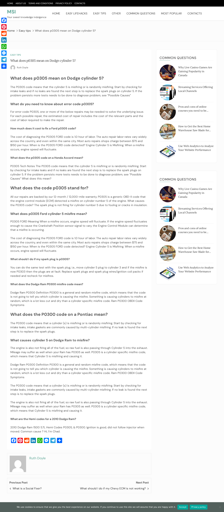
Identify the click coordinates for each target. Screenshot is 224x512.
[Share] (4, 66)
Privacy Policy (64, 3)
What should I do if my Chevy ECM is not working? (113, 488)
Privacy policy (198, 507)
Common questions (140, 13)
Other (116, 13)
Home (10, 3)
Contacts (79, 3)
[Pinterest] (4, 27)
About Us (21, 3)
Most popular (171, 13)
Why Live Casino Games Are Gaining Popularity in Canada (195, 71)
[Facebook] (4, 20)
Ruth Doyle (22, 67)
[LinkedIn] (4, 40)
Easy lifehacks (76, 13)
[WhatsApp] (4, 46)
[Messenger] (4, 53)
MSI (11, 12)
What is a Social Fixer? (27, 488)
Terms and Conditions (40, 3)
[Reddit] (4, 33)
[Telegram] (4, 59)
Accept (183, 507)
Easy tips (99, 13)
